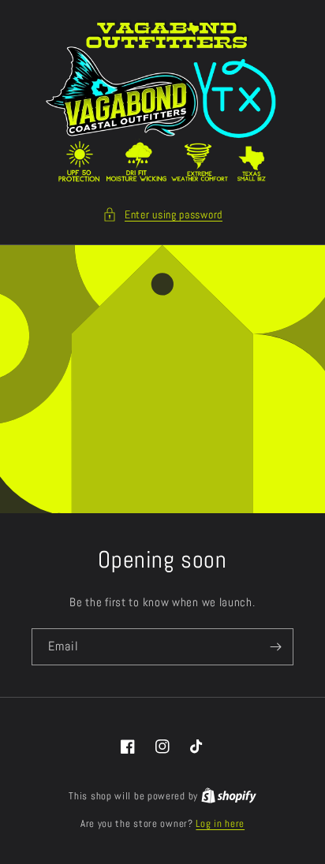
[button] (162, 215)
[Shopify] (228, 796)
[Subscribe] (275, 646)
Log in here (220, 823)
